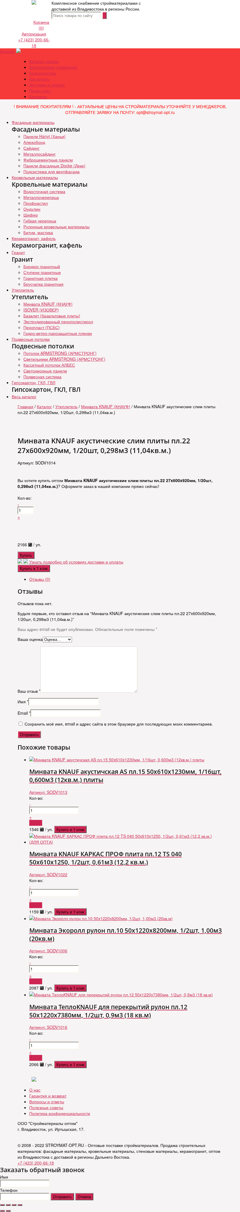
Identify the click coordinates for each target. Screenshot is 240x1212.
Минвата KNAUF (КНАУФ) (48, 304)
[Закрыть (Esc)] (2, 1205)
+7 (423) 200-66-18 (34, 42)
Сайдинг (31, 148)
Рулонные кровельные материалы (56, 226)
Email (24, 713)
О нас (34, 1090)
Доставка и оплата (47, 85)
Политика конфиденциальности (59, 1113)
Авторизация (34, 34)
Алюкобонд (34, 142)
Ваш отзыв (29, 691)
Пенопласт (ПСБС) (41, 327)
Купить (26, 555)
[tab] (125, 579)
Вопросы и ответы (46, 1101)
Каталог (7, 51)
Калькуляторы (42, 73)
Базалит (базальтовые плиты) (51, 316)
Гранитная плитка (40, 278)
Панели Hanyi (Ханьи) (44, 136)
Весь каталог (24, 396)
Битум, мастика (38, 232)
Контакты (38, 96)
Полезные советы (46, 1107)
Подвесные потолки (31, 339)
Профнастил (35, 203)
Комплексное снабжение (53, 67)
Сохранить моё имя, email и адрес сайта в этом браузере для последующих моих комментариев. (119, 724)
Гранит (18, 252)
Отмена (84, 1196)
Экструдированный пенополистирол (58, 321)
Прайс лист (40, 90)
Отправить (62, 1196)
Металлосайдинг (39, 154)
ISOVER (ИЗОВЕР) (41, 310)
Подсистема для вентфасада (51, 171)
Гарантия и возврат (47, 1096)
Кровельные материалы (35, 177)
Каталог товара (44, 61)
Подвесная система (42, 376)
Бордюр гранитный (41, 266)
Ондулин (31, 209)
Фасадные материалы (33, 122)
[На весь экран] (14, 1205)
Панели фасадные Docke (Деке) (54, 165)
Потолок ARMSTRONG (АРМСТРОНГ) (60, 353)
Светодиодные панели (45, 371)
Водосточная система (44, 191)
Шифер (30, 215)
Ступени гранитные (42, 272)
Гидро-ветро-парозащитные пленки (57, 333)
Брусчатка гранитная (43, 284)
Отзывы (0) (39, 579)
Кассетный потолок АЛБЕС (49, 365)
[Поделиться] (8, 1205)
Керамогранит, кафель (34, 238)
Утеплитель (23, 290)
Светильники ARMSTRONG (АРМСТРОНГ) (64, 359)
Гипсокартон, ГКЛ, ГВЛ (33, 382)
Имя (23, 701)
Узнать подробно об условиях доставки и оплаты (76, 562)
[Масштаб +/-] (20, 1205)
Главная (25, 406)
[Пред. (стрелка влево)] (2, 1211)
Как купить (39, 79)
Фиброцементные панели (48, 160)
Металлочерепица (41, 197)
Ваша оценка (30, 639)
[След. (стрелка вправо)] (8, 1211)
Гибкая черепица (39, 221)
